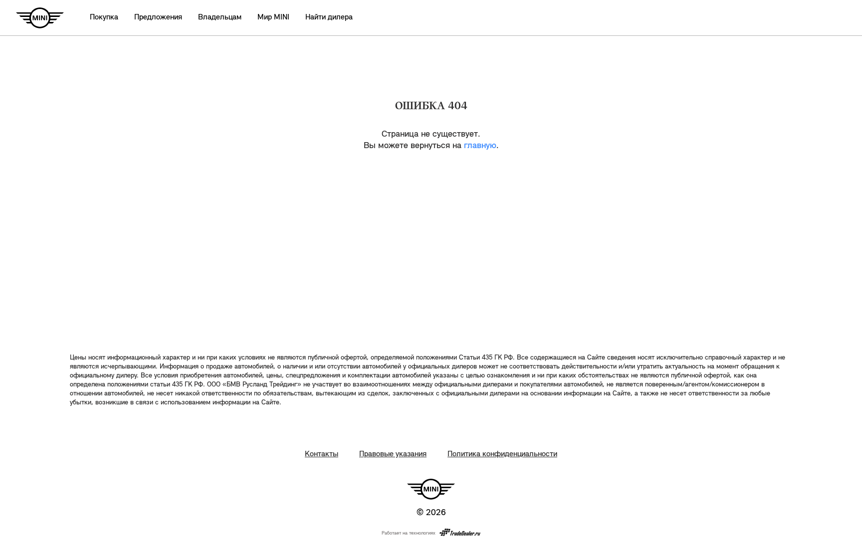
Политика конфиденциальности (502, 454)
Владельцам (219, 17)
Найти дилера (329, 17)
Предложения (158, 17)
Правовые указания (393, 454)
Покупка (104, 17)
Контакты (321, 454)
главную (480, 146)
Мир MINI (273, 17)
